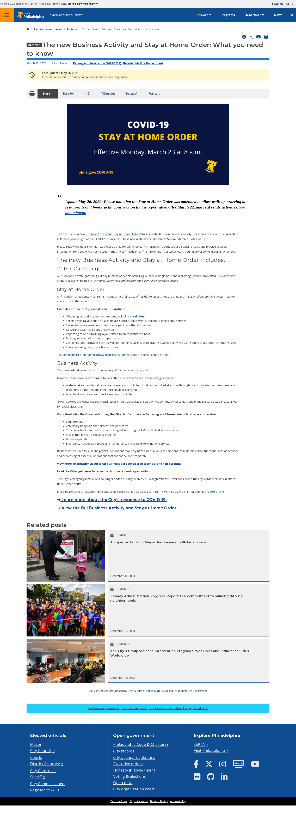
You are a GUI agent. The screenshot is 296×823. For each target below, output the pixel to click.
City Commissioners (47, 783)
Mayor (35, 744)
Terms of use (118, 801)
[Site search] (292, 15)
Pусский (132, 93)
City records (123, 751)
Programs (228, 15)
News (278, 15)
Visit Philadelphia (209, 750)
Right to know (139, 801)
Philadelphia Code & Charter (138, 744)
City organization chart (134, 789)
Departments (254, 15)
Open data (122, 782)
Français (154, 93)
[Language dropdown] (290, 4)
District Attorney (45, 763)
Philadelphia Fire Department (142, 63)
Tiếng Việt (108, 93)
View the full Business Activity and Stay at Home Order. (118, 508)
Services (202, 15)
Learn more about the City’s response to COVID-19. (113, 499)
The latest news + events (48, 29)
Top (287, 780)
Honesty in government (134, 770)
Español (68, 93)
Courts (36, 757)
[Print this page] (266, 37)
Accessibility (178, 801)
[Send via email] (258, 37)
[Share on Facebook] (244, 37)
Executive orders (128, 763)
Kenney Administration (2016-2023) (97, 63)
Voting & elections (129, 776)
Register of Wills (44, 790)
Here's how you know (82, 3)
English (47, 93)
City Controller (43, 770)
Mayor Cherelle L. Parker (66, 14)
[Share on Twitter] (251, 37)
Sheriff (36, 776)
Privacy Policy (159, 801)
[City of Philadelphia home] (31, 15)
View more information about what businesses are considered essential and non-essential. (119, 464)
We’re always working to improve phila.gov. (148, 708)
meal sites (137, 316)
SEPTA (199, 744)
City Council (40, 750)
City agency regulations (134, 757)
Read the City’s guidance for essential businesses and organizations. (104, 471)
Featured (72, 29)
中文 (87, 93)
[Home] (28, 29)
